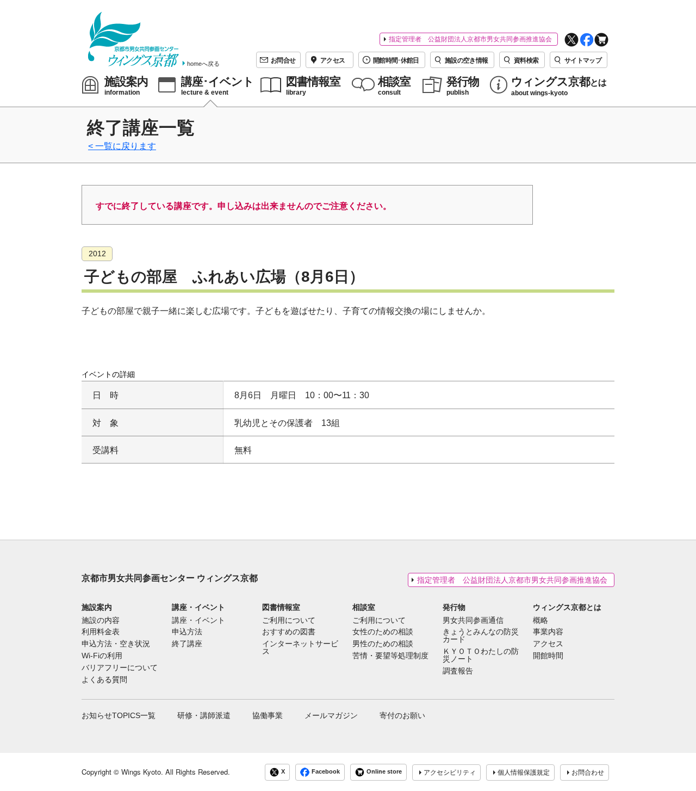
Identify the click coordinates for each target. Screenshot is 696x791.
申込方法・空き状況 (116, 644)
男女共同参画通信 (473, 621)
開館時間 (548, 656)
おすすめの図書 (288, 632)
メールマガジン (331, 715)
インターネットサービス (300, 648)
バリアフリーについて (120, 668)
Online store (384, 771)
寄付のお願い (402, 715)
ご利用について (288, 621)
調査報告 (458, 671)
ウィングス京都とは (567, 607)
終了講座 (187, 644)
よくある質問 (104, 680)
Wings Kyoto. (142, 772)
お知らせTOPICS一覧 (119, 715)
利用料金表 (101, 632)
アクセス (548, 644)
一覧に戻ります (125, 146)
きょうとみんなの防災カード (481, 636)
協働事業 (267, 715)
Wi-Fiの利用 (102, 656)
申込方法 (187, 632)
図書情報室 (281, 607)
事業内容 (548, 632)
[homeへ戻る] (133, 39)
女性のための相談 (382, 632)
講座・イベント (198, 607)
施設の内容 (101, 621)
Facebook (326, 771)
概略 (540, 621)
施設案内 (97, 607)
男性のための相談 (382, 644)
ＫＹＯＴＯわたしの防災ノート (481, 655)
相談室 (363, 607)
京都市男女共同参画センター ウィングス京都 (170, 578)
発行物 (454, 607)
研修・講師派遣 (204, 715)
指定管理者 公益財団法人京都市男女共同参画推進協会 (470, 39)
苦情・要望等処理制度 (390, 656)
